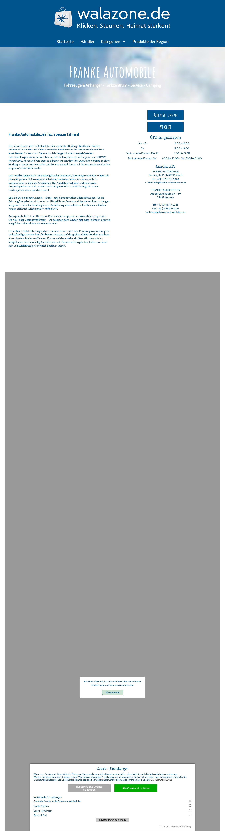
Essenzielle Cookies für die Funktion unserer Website (57, 801)
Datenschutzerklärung (161, 779)
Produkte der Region (151, 41)
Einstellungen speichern (112, 819)
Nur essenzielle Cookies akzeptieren (89, 788)
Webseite (165, 127)
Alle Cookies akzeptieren (136, 788)
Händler (87, 41)
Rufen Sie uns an (165, 115)
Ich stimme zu (112, 692)
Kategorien (110, 41)
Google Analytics (41, 806)
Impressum (164, 826)
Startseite (65, 41)
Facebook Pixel (40, 815)
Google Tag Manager (43, 810)
